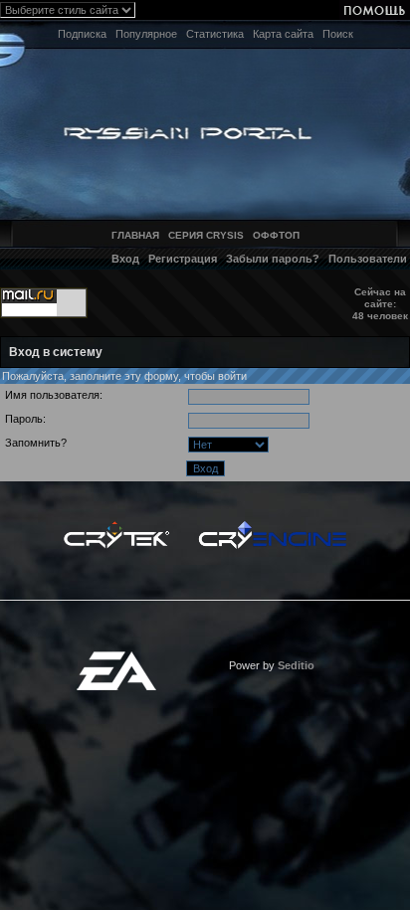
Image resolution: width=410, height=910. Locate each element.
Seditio (296, 665)
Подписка (82, 34)
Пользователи (367, 259)
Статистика (215, 34)
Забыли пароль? (272, 259)
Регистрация (182, 259)
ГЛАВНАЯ (135, 235)
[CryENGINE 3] (272, 526)
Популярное (146, 34)
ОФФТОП (276, 235)
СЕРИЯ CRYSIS (206, 235)
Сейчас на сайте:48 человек (380, 303)
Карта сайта (283, 34)
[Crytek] (116, 526)
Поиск (337, 34)
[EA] (116, 657)
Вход (125, 259)
